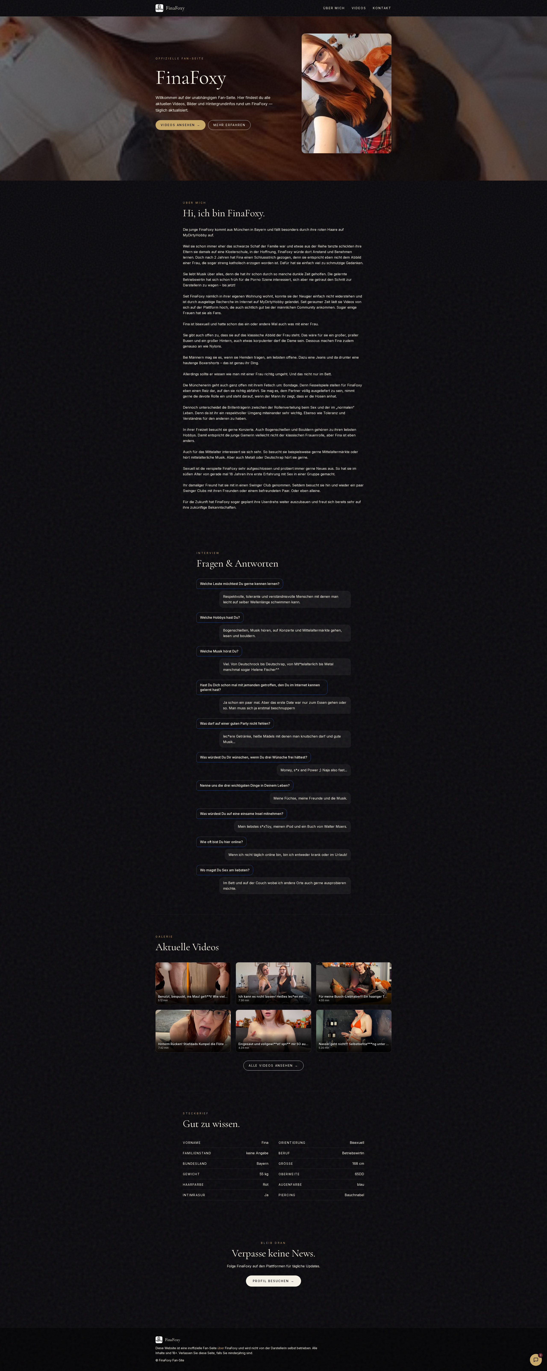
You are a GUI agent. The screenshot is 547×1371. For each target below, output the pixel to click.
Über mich (334, 8)
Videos (359, 8)
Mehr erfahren (229, 125)
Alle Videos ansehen (273, 1065)
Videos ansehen (180, 125)
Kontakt (382, 8)
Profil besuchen (273, 1281)
